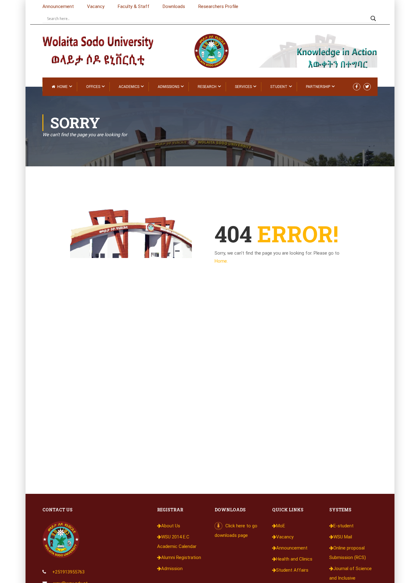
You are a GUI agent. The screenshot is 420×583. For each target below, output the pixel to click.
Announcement (58, 6)
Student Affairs (292, 570)
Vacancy (96, 6)
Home (62, 87)
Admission (172, 568)
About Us (170, 526)
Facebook (356, 86)
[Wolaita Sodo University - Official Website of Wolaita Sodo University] (103, 50)
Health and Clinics (294, 559)
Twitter (367, 86)
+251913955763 (68, 572)
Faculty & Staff (133, 6)
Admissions (168, 87)
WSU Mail (342, 537)
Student (278, 87)
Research (207, 87)
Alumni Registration (181, 557)
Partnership (318, 87)
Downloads (174, 6)
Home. (221, 261)
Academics (129, 87)
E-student (343, 526)
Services (243, 87)
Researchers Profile (218, 6)
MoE (280, 526)
